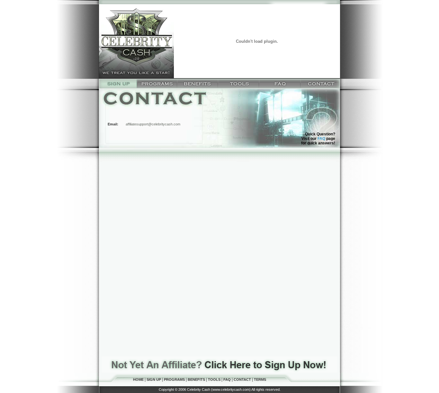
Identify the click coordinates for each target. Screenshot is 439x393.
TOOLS (214, 379)
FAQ (321, 138)
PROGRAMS (175, 379)
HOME (139, 379)
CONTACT (243, 379)
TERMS (260, 379)
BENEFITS (197, 379)
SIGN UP (154, 379)
